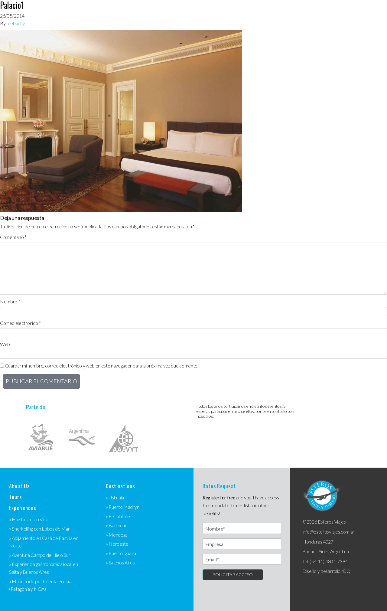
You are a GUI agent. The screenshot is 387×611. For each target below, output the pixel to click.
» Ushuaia (115, 497)
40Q (345, 571)
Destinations (120, 486)
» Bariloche (116, 525)
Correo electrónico (20, 323)
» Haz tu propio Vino (28, 519)
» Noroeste (117, 544)
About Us (19, 486)
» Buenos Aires (120, 562)
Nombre (10, 301)
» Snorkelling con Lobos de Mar (39, 528)
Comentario (13, 237)
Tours (15, 497)
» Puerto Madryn (122, 507)
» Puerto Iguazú (121, 553)
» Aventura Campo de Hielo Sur (39, 555)
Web (5, 344)
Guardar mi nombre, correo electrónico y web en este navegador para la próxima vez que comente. (101, 365)
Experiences (22, 508)
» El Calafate (118, 516)
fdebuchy (15, 23)
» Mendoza (117, 534)
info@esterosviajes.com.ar (328, 531)
